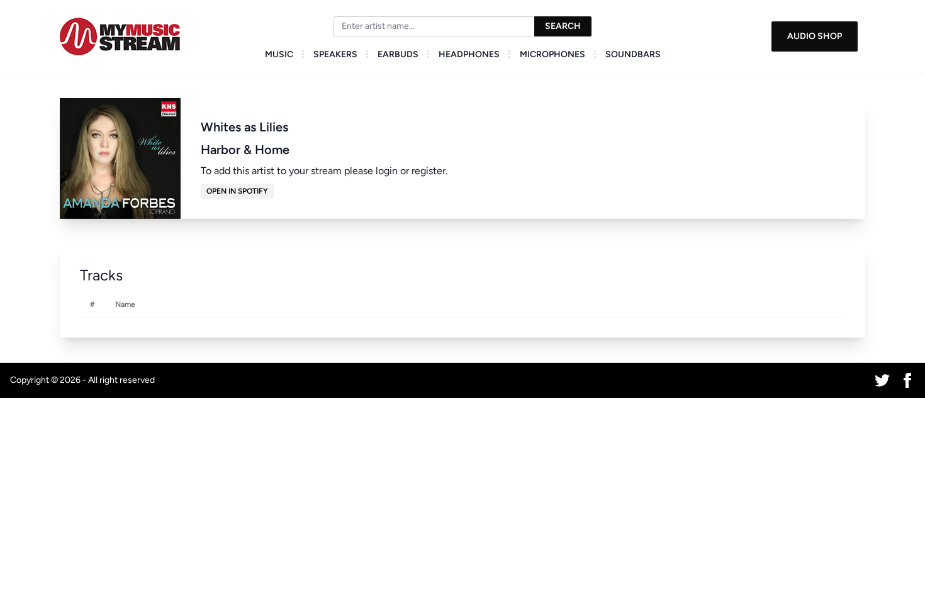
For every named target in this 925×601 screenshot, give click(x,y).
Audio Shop (814, 36)
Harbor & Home (245, 149)
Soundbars (633, 54)
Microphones (552, 54)
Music (279, 54)
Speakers (335, 54)
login (387, 171)
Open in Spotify (237, 191)
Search (563, 26)
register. (429, 171)
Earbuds (398, 54)
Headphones (469, 54)
